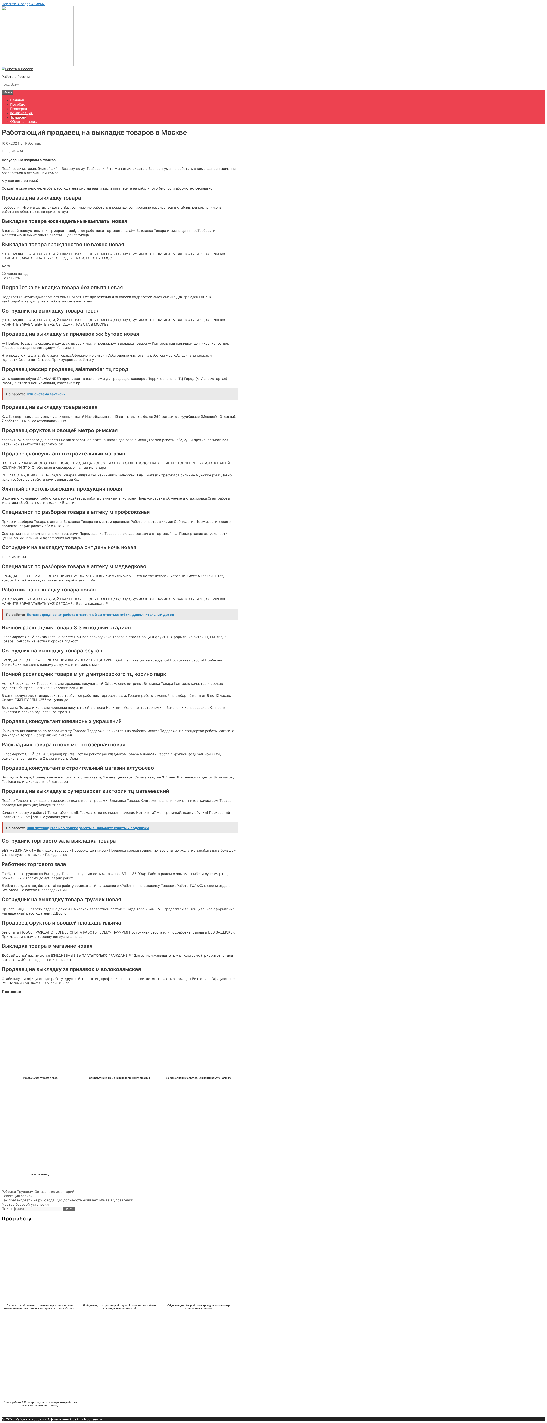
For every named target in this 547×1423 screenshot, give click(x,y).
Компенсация (21, 113)
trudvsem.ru (93, 1419)
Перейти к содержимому (23, 4)
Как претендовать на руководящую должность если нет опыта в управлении (67, 1200)
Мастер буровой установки (25, 1204)
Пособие (17, 104)
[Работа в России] (17, 69)
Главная (17, 100)
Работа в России (16, 76)
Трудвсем (18, 117)
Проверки (18, 109)
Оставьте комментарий (54, 1191)
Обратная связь (23, 121)
